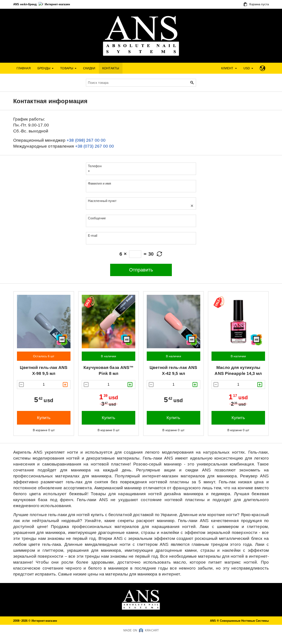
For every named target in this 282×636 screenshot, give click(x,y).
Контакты (110, 68)
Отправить (141, 270)
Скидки (89, 68)
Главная (24, 68)
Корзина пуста (259, 4)
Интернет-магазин (57, 4)
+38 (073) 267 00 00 (94, 146)
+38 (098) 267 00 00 (86, 140)
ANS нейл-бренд (25, 4)
